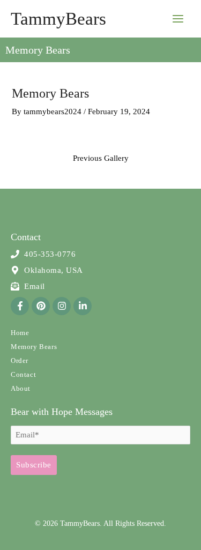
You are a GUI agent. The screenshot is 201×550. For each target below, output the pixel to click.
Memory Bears (34, 347)
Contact (23, 374)
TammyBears (58, 18)
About (21, 388)
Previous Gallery (101, 158)
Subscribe (33, 464)
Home (20, 333)
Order (19, 360)
